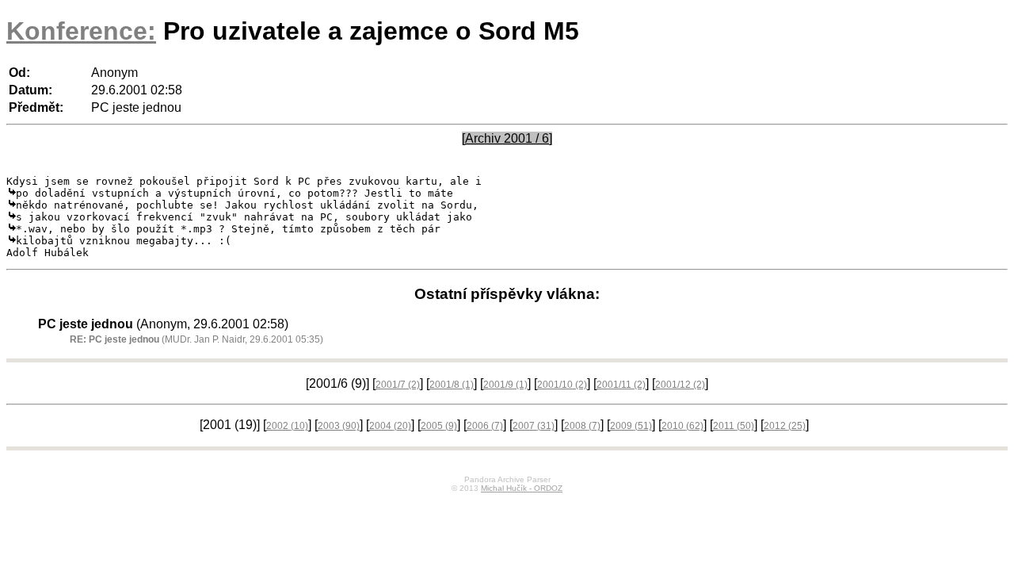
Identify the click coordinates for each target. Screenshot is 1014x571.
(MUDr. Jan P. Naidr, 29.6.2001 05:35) (196, 339)
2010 (682, 425)
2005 (439, 425)
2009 (631, 425)
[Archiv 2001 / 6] (507, 138)
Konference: (81, 31)
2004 (390, 425)
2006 (485, 425)
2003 (339, 425)
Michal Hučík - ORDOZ (521, 488)
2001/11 (621, 384)
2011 (733, 425)
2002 (287, 425)
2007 (534, 425)
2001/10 (562, 384)
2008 (582, 425)
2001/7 (397, 384)
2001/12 (680, 384)
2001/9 (505, 384)
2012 (785, 425)
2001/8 (451, 384)
